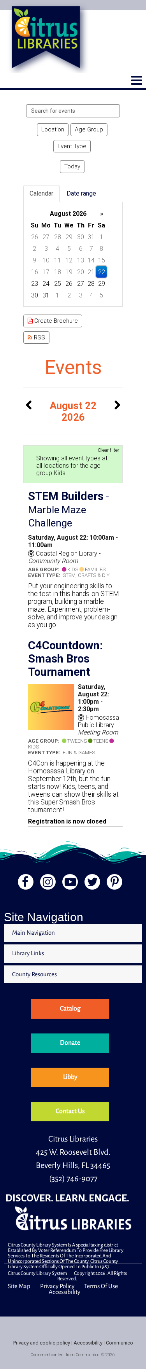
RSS (38, 337)
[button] (136, 80)
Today (72, 166)
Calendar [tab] (41, 193)
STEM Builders (68, 509)
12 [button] (68, 260)
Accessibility (64, 1292)
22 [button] (101, 272)
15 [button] (101, 260)
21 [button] (91, 272)
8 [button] (101, 248)
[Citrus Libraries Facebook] (23, 884)
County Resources (34, 974)
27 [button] (45, 237)
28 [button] (57, 237)
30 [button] (80, 237)
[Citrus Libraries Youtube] (69, 884)
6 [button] (81, 248)
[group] (73, 254)
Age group (89, 129)
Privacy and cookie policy (41, 1343)
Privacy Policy (57, 1286)
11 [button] (57, 260)
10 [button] (45, 260)
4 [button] (57, 248)
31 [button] (91, 237)
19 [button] (68, 272)
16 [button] (34, 272)
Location (52, 129)
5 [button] (69, 248)
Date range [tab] (81, 193)
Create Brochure (55, 320)
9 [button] (34, 260)
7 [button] (91, 248)
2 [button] (34, 248)
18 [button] (57, 272)
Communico (119, 1343)
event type (72, 146)
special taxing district (97, 1245)
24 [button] (45, 283)
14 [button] (91, 260)
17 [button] (45, 272)
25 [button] (57, 283)
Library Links (28, 953)
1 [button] (101, 237)
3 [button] (46, 248)
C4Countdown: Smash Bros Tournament (65, 658)
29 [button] (68, 237)
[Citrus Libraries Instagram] (46, 884)
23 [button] (34, 283)
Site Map (19, 1286)
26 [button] (34, 237)
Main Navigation (33, 932)
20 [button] (80, 272)
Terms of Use (101, 1286)
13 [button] (80, 260)
